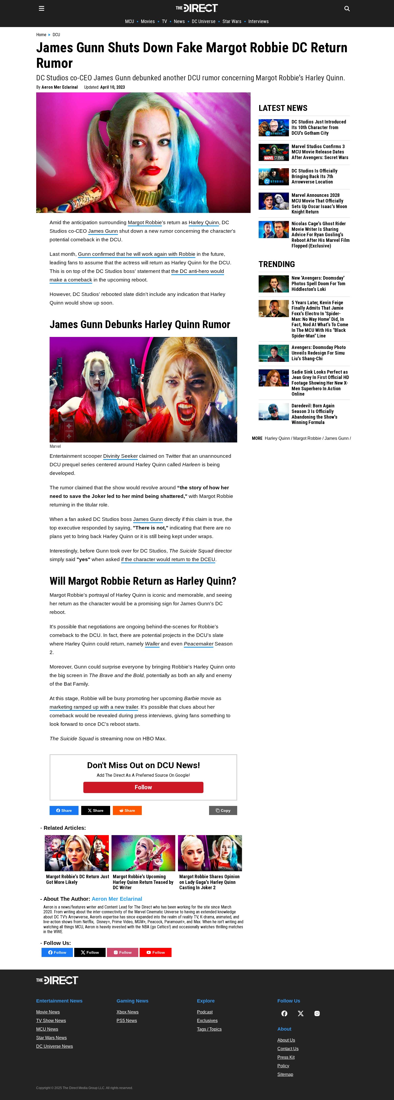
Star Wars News (51, 1037)
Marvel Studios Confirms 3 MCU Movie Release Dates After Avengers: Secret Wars (320, 152)
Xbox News (128, 1012)
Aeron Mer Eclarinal (60, 87)
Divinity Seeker (120, 456)
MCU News (47, 1029)
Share (66, 810)
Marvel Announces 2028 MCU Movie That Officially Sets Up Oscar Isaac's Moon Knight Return (319, 204)
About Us (286, 1040)
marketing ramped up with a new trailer (94, 707)
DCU (56, 34)
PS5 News (127, 1020)
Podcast (205, 1012)
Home (41, 34)
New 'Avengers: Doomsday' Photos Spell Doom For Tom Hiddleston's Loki (318, 283)
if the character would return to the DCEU (168, 559)
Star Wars (231, 21)
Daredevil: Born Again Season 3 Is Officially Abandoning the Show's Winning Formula (314, 414)
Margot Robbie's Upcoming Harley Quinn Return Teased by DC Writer (143, 882)
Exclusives (207, 1020)
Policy (283, 1066)
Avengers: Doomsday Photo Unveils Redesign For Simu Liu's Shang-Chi (319, 353)
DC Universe (203, 21)
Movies (148, 21)
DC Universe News (54, 1046)
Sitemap (285, 1074)
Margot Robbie (145, 222)
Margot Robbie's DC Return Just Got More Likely (77, 879)
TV (164, 21)
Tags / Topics (209, 1029)
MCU (129, 21)
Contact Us (288, 1048)
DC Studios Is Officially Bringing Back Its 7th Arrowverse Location (314, 176)
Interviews (258, 21)
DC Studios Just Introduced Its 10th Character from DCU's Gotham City (319, 127)
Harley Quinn (204, 222)
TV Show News (51, 1020)
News (179, 21)
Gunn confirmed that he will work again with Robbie (136, 254)
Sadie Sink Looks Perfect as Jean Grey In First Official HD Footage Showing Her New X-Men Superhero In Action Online (320, 383)
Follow (60, 952)
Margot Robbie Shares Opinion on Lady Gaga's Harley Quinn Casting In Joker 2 (209, 882)
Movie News (48, 1012)
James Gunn (103, 231)
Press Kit (286, 1057)
